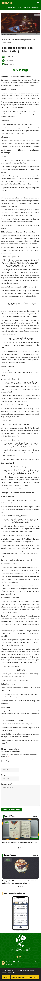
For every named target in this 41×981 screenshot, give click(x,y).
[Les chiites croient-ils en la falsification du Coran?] (20, 829)
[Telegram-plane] (16, 956)
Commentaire (6, 784)
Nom (3, 766)
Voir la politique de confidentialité (25, 977)
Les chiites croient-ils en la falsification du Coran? (19, 842)
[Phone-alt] (8, 3)
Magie (12, 64)
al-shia (4, 40)
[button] (38, 3)
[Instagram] (20, 956)
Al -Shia (11, 40)
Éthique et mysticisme (23, 40)
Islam (7, 64)
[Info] (3, 3)
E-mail (4, 775)
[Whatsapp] (24, 956)
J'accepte (5, 977)
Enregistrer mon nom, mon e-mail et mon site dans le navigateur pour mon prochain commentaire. (21, 761)
